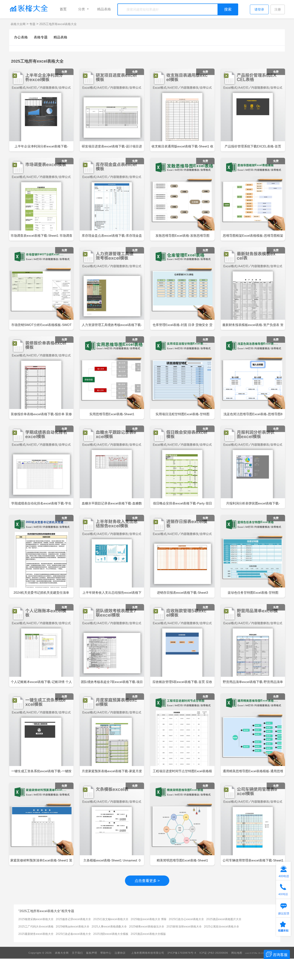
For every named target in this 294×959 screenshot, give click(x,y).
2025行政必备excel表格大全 (73, 934)
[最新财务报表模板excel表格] (253, 288)
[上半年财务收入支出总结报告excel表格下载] (112, 556)
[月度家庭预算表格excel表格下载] (112, 734)
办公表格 (21, 37)
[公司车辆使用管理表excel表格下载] (253, 824)
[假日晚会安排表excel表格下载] (182, 467)
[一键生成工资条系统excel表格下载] (41, 734)
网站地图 (236, 952)
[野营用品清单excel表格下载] (253, 645)
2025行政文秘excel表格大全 (110, 919)
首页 (63, 9)
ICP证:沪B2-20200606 (213, 952)
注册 (277, 9)
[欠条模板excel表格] (112, 824)
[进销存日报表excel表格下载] (182, 556)
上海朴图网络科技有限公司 (147, 952)
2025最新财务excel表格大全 (36, 934)
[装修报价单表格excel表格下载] (41, 377)
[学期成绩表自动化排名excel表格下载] (41, 467)
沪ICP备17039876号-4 (181, 952)
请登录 (259, 9)
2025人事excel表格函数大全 (109, 926)
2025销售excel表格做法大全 (146, 926)
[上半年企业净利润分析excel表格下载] (41, 110)
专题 (32, 24)
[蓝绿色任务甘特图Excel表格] (253, 557)
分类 (81, 9)
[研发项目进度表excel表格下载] (112, 110)
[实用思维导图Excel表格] (112, 378)
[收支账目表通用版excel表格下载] (182, 110)
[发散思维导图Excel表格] (182, 200)
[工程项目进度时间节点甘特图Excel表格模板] (182, 735)
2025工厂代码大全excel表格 (36, 926)
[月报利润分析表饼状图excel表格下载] (253, 467)
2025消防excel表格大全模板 (110, 934)
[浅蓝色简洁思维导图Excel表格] (253, 378)
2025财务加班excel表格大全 (184, 926)
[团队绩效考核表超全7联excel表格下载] (112, 645)
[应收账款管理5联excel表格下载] (182, 645)
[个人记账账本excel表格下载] (41, 645)
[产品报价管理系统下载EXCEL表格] (253, 110)
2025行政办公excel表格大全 (186, 919)
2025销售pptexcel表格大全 (72, 926)
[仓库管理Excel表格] (182, 289)
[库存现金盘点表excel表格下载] (112, 199)
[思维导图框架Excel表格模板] (253, 200)
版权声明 (91, 952)
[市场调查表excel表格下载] (41, 199)
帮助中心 (105, 952)
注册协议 (120, 952)
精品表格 (104, 9)
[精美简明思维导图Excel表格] (182, 825)
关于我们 (77, 952)
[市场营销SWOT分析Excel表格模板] (41, 289)
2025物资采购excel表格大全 (36, 919)
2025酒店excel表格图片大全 (223, 919)
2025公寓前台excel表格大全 (221, 926)
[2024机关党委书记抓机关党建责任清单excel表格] (41, 557)
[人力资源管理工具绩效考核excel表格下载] (112, 288)
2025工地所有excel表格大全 (58, 24)
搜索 (228, 9)
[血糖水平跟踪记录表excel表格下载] (112, 467)
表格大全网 (18, 24)
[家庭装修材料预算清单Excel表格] (41, 825)
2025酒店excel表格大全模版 (148, 934)
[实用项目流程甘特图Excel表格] (182, 378)
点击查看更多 (147, 881)
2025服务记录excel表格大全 (73, 919)
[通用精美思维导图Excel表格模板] (253, 735)
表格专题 (41, 37)
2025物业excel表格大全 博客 (149, 919)
